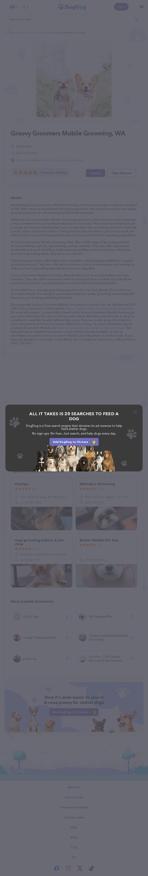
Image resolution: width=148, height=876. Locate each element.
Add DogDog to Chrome (70, 442)
